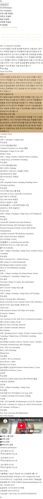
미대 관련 (5, 442)
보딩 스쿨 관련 (7, 436)
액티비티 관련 (7, 445)
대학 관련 (5, 439)
